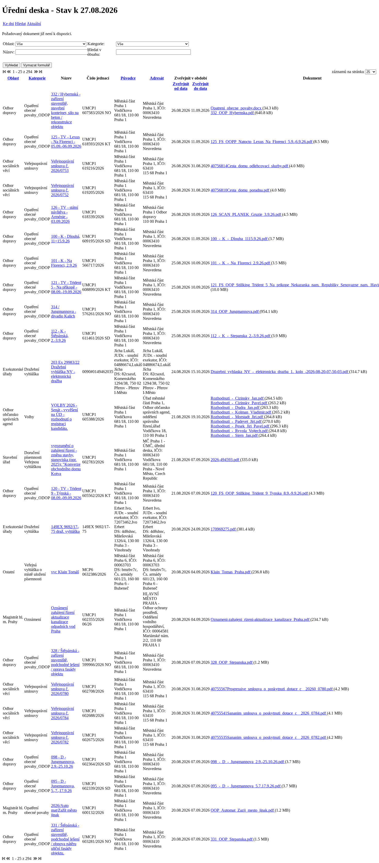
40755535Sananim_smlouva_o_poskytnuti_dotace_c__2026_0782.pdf (269, 737)
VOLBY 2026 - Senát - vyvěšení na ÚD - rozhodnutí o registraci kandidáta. (64, 417)
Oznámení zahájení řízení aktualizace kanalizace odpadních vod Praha (63, 619)
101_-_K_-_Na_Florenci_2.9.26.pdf (241, 263)
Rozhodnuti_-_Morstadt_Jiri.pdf (237, 417)
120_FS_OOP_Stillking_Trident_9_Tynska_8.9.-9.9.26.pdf (260, 493)
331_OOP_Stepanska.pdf (232, 839)
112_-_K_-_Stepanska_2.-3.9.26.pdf (241, 336)
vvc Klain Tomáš (65, 572)
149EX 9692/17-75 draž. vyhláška (65, 529)
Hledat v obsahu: (94, 52)
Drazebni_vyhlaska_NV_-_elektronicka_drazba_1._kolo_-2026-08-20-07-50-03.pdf (280, 371)
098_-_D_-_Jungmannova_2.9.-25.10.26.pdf (248, 761)
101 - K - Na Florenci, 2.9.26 (64, 262)
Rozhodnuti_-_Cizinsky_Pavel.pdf (239, 403)
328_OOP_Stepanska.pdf (232, 662)
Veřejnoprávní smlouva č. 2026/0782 (62, 737)
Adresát (157, 78)
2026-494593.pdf (225, 459)
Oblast (13, 78)
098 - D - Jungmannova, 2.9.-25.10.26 (63, 762)
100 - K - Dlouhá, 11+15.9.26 (65, 238)
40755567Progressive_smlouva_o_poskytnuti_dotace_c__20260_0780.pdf (272, 689)
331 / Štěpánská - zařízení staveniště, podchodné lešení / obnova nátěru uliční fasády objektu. (65, 839)
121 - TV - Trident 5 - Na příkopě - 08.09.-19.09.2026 (66, 287)
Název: (8, 52)
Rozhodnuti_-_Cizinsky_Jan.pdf (238, 398)
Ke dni (8, 23)
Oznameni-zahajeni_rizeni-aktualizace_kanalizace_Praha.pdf (260, 619)
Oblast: (8, 44)
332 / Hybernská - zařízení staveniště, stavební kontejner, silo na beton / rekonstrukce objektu (65, 110)
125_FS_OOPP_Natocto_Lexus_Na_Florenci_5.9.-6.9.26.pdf (262, 141)
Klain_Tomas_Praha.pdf (231, 572)
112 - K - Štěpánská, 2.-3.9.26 (60, 336)
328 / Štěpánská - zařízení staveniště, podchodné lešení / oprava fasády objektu (65, 662)
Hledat (20, 23)
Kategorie (37, 78)
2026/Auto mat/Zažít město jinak (64, 810)
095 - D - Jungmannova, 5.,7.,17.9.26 (63, 786)
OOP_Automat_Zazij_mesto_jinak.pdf (243, 810)
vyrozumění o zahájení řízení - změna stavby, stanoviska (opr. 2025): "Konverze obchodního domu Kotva (66, 460)
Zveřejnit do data (200, 86)
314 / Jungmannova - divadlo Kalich (63, 311)
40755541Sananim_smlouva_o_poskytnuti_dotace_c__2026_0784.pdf (269, 713)
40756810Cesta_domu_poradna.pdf (240, 190)
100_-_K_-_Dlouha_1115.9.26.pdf (239, 238)
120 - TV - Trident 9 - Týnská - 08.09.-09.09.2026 (66, 493)
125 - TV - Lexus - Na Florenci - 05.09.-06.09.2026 (66, 141)
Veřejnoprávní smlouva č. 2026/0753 (62, 166)
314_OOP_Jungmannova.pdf (235, 311)
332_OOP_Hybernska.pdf (233, 112)
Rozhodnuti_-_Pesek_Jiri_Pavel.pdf (240, 426)
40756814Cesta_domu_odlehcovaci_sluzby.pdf (250, 166)
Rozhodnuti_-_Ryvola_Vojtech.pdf (240, 431)
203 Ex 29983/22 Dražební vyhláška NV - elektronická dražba (65, 371)
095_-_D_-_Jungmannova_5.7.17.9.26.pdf (246, 786)
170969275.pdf (224, 529)
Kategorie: (95, 44)
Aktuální (34, 23)
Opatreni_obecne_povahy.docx (236, 108)
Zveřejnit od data (181, 86)
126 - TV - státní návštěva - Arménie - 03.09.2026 (64, 214)
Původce (128, 78)
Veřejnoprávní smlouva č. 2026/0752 (62, 190)
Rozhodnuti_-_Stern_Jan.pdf (235, 435)
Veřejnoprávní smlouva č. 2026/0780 (62, 689)
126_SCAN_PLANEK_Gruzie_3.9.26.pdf (246, 214)
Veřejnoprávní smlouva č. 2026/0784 (62, 713)
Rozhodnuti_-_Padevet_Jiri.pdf (236, 421)
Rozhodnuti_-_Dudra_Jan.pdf (235, 407)
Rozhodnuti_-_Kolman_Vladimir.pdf (241, 412)
